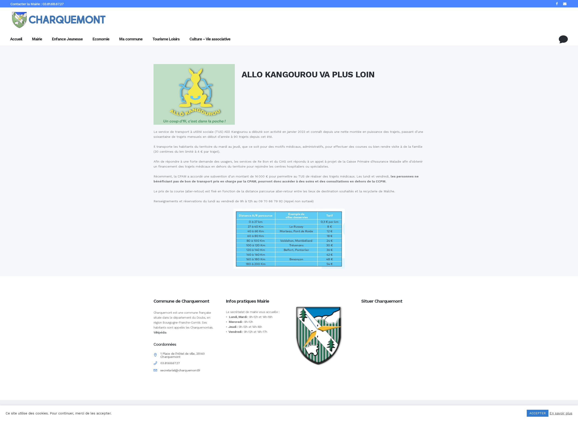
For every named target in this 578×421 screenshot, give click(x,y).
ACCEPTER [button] (537, 413)
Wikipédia (160, 332)
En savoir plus (561, 413)
